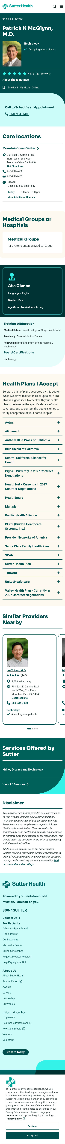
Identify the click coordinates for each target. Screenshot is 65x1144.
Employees (9, 1017)
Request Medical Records (17, 956)
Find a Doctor (10, 934)
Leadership (9, 998)
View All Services (14, 784)
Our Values (9, 1004)
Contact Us (10, 918)
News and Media (14, 1028)
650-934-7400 (19, 114)
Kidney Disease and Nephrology (23, 769)
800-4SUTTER (15, 910)
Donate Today (16, 1052)
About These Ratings (16, 79)
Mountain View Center (19, 148)
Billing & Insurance (13, 951)
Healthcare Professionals (16, 1023)
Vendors (7, 1034)
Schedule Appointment (15, 928)
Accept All (32, 1135)
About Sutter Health (13, 975)
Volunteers (8, 1040)
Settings (32, 1126)
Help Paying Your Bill (14, 962)
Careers (7, 992)
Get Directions (15, 166)
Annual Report (13, 981)
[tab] (29, 728)
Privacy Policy (17, 1118)
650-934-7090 (20, 703)
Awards (7, 987)
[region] (32, 1109)
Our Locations (10, 939)
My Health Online (12, 945)
